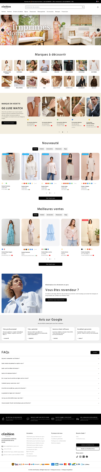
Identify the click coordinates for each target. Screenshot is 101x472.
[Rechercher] (82, 7)
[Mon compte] (97, 7)
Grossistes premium (31, 456)
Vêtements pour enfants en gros (35, 443)
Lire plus (95, 352)
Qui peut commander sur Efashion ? (11, 358)
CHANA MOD (4, 188)
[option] (50, 30)
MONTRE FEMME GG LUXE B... (77, 126)
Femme (4, 12)
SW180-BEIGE (24, 190)
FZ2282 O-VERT (60, 126)
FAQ (77, 436)
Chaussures (33, 12)
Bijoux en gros (30, 451)
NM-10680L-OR (30, 126)
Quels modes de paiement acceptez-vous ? (13, 363)
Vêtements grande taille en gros (35, 439)
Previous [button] (2, 30)
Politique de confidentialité (58, 441)
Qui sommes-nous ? (56, 436)
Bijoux (26, 12)
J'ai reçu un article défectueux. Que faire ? (12, 398)
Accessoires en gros (31, 449)
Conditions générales (57, 439)
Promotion (65, 12)
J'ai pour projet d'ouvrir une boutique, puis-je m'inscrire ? (16, 403)
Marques (57, 12)
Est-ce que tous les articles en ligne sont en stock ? (15, 378)
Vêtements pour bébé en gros (34, 445)
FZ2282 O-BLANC (46, 126)
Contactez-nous (80, 439)
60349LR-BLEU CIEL (6, 255)
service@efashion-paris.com (11, 446)
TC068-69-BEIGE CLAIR (86, 255)
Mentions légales (55, 443)
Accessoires (50, 12)
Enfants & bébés (18, 12)
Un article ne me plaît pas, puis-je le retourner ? (14, 388)
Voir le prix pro (50, 198)
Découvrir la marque (9, 123)
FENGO (22, 254)
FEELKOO (63, 254)
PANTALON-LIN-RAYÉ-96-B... (28, 256)
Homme (9, 12)
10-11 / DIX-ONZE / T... (85, 254)
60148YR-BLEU (44, 255)
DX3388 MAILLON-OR (91, 127)
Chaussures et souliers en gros (34, 447)
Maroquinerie (41, 12)
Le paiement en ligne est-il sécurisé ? (11, 393)
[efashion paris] (6, 7)
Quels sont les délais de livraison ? (10, 368)
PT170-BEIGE (5, 189)
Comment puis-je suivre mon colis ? (11, 383)
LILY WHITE (4, 254)
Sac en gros (29, 454)
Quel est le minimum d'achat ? (9, 373)
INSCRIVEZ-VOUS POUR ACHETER (56, 300)
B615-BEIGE (64, 255)
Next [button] (98, 30)
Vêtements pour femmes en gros (35, 436)
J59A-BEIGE (64, 190)
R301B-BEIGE (84, 190)
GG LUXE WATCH (30, 124)
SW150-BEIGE (44, 190)
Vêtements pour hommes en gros (35, 441)
